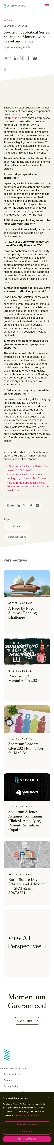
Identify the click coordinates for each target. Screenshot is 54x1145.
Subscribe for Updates (15, 1069)
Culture (16, 527)
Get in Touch (25, 1021)
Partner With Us (12, 1075)
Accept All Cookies (27, 1139)
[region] (27, 1118)
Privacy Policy (11, 1086)
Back (9, 20)
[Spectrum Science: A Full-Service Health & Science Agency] (15, 5)
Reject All (27, 1132)
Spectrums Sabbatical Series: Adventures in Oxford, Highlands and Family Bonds (28, 487)
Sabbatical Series (17, 537)
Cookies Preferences (27, 1124)
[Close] (48, 1098)
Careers (8, 1081)
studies (16, 118)
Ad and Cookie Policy (28, 1115)
